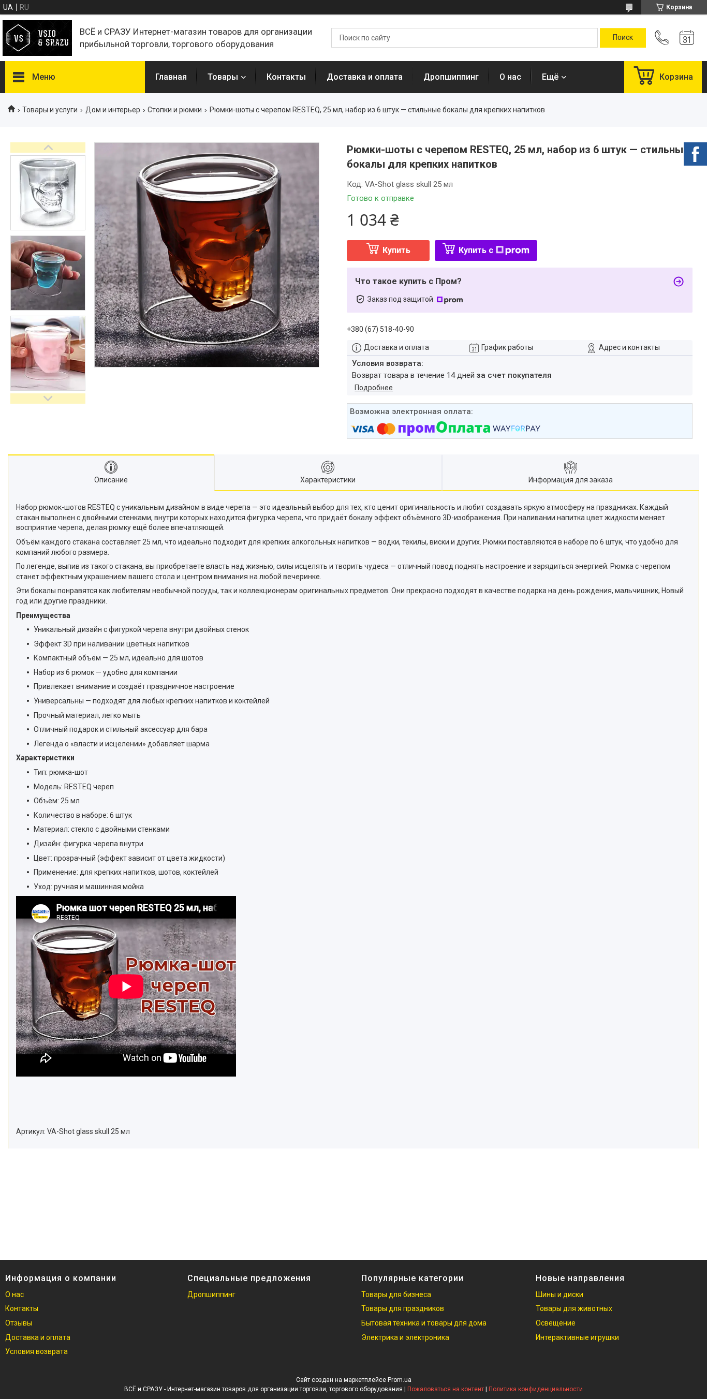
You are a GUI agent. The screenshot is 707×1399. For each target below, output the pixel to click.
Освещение (556, 1323)
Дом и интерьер (112, 110)
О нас (510, 77)
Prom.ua (399, 1379)
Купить (396, 250)
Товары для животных (574, 1308)
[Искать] (623, 38)
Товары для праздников (402, 1308)
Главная (171, 77)
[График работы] (687, 37)
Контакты (286, 77)
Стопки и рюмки (175, 110)
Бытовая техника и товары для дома (424, 1323)
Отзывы (18, 1323)
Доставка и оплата (365, 77)
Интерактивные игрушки (577, 1337)
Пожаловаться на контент (445, 1389)
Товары (223, 77)
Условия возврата (36, 1351)
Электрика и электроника (405, 1337)
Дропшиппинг (451, 77)
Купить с (476, 250)
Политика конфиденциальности (536, 1389)
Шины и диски (559, 1294)
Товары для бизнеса (396, 1294)
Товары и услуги (50, 110)
